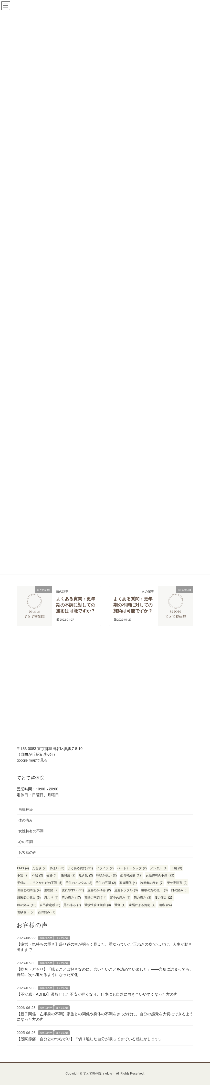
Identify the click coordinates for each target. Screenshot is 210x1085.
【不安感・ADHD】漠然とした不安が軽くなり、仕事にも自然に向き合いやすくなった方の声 (97, 994)
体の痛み (25, 820)
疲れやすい (73, 890)
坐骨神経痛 (131, 875)
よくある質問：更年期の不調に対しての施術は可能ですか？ (75, 604)
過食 (119, 904)
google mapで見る (32, 760)
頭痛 (165, 904)
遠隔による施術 (142, 904)
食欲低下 (26, 912)
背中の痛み (120, 897)
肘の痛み (179, 890)
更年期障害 (177, 882)
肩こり (51, 897)
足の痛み (72, 904)
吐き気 (86, 875)
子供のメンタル (79, 882)
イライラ (105, 868)
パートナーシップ (132, 868)
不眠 (37, 875)
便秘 (52, 875)
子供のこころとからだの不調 (39, 882)
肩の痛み (71, 897)
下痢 (176, 868)
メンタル (158, 868)
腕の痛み (142, 897)
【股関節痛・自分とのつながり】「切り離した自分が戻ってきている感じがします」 (90, 1038)
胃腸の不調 (95, 897)
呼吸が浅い (106, 875)
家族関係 (128, 882)
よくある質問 (80, 868)
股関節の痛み (29, 897)
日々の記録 (62, 938)
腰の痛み (164, 897)
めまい (57, 868)
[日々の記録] (34, 596)
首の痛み (46, 912)
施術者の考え (152, 882)
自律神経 (25, 809)
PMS (23, 868)
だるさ (39, 868)
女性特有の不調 (31, 830)
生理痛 (51, 890)
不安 (22, 875)
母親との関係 (29, 890)
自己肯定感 (50, 904)
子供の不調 (106, 882)
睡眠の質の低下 (154, 890)
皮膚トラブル (126, 890)
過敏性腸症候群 (97, 904)
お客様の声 (27, 852)
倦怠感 (68, 875)
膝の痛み (26, 904)
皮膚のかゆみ (99, 890)
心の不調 (25, 841)
